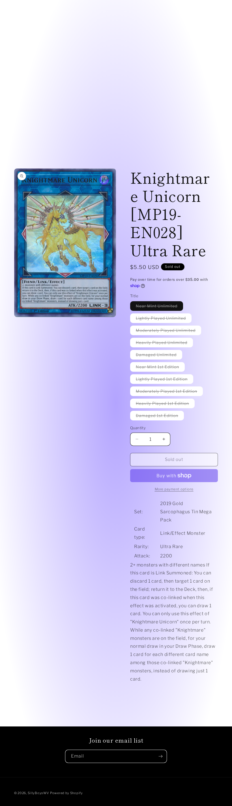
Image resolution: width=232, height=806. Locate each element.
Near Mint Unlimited (159, 307)
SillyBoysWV (38, 793)
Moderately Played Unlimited (168, 331)
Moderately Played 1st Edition (169, 392)
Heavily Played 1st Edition (165, 404)
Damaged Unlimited (159, 356)
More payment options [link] (174, 489)
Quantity (138, 428)
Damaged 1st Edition (160, 416)
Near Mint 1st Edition (160, 368)
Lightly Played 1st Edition (164, 380)
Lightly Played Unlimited (164, 319)
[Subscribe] (160, 756)
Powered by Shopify (66, 793)
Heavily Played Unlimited (164, 343)
